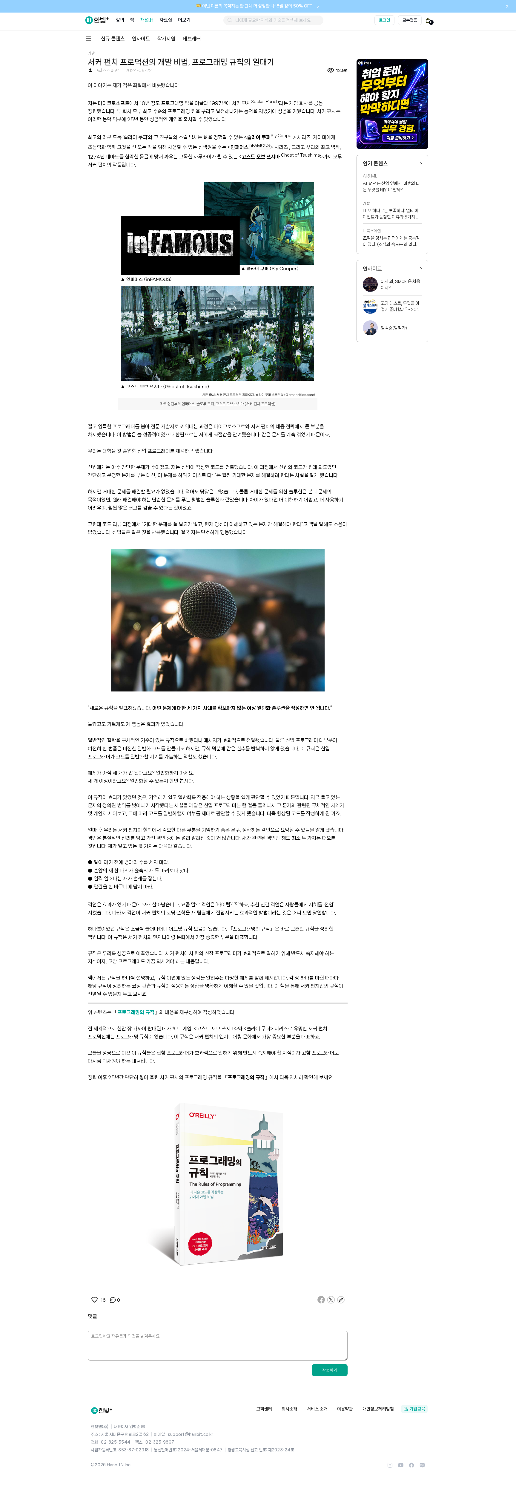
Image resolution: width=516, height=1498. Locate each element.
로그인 (384, 20)
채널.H (146, 19)
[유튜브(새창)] (401, 1467)
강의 (120, 19)
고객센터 (264, 1409)
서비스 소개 (317, 1409)
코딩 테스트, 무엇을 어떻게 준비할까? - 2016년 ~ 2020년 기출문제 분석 (401, 307)
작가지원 (166, 38)
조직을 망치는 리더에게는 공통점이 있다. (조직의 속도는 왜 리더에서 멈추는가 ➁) (391, 242)
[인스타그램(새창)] (390, 1467)
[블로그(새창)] (422, 1467)
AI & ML (370, 176)
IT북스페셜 (372, 231)
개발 (91, 53)
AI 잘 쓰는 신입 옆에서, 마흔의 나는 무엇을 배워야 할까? (391, 186)
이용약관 (345, 1409)
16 (103, 1300)
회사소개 (289, 1409)
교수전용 (410, 20)
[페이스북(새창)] (411, 1467)
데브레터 (192, 38)
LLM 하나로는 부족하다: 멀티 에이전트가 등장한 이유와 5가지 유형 (391, 214)
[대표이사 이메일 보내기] (143, 1426)
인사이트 (141, 38)
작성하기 (329, 1370)
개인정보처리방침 (378, 1409)
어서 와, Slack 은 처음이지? (400, 284)
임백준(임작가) (394, 328)
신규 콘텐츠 (113, 38)
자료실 (165, 19)
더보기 (184, 19)
